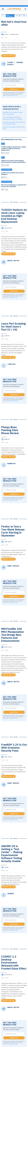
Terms (8, 95)
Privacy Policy (15, 95)
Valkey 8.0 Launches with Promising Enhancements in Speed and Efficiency (13, 161)
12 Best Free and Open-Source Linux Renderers (12, 173)
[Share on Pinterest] (24, 15)
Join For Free (14, 89)
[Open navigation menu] (3, 9)
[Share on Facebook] (19, 15)
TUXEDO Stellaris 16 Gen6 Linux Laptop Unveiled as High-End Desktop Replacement (13, 148)
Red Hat (7, 43)
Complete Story (7, 55)
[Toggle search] (25, 9)
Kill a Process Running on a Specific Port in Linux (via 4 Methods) (13, 185)
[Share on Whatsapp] (26, 15)
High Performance (9, 16)
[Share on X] (21, 15)
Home (2, 15)
